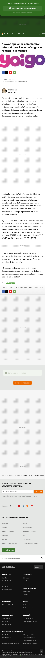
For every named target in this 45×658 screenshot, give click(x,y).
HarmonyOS (16, 34)
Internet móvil (22, 287)
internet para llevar (37, 287)
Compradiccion (7, 624)
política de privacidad (30, 496)
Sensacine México (29, 638)
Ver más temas (8, 550)
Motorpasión (27, 605)
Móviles (6, 34)
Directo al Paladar (8, 605)
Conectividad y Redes (30, 543)
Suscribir (38, 492)
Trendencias (6, 618)
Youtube (19, 505)
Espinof (25, 594)
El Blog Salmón (28, 618)
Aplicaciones (27, 527)
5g (24, 535)
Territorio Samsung (30, 531)
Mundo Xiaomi (7, 590)
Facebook (3, 72)
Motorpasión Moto (29, 608)
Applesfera (5, 584)
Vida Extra (26, 581)
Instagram (23, 505)
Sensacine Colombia (30, 641)
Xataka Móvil (6, 581)
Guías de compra (8, 531)
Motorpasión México (30, 644)
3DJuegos (26, 578)
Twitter (6, 72)
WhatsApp (27, 539)
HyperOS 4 (41, 34)
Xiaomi (4, 527)
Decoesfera (6, 621)
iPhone (4, 539)
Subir (37, 567)
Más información (24, 656)
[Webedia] (8, 568)
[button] (12, 89)
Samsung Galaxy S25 (38, 475)
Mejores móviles (22, 475)
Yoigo (11, 287)
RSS (27, 505)
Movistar (5, 523)
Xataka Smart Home (8, 587)
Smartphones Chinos (9, 543)
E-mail (14, 72)
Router (25, 34)
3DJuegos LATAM (28, 635)
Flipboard (10, 72)
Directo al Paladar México (10, 644)
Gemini (33, 34)
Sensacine (26, 591)
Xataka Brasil (6, 638)
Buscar (42, 558)
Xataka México (7, 635)
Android (5, 535)
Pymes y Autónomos (30, 621)
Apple (25, 523)
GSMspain (10, 282)
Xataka (4, 578)
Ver (23, 383)
